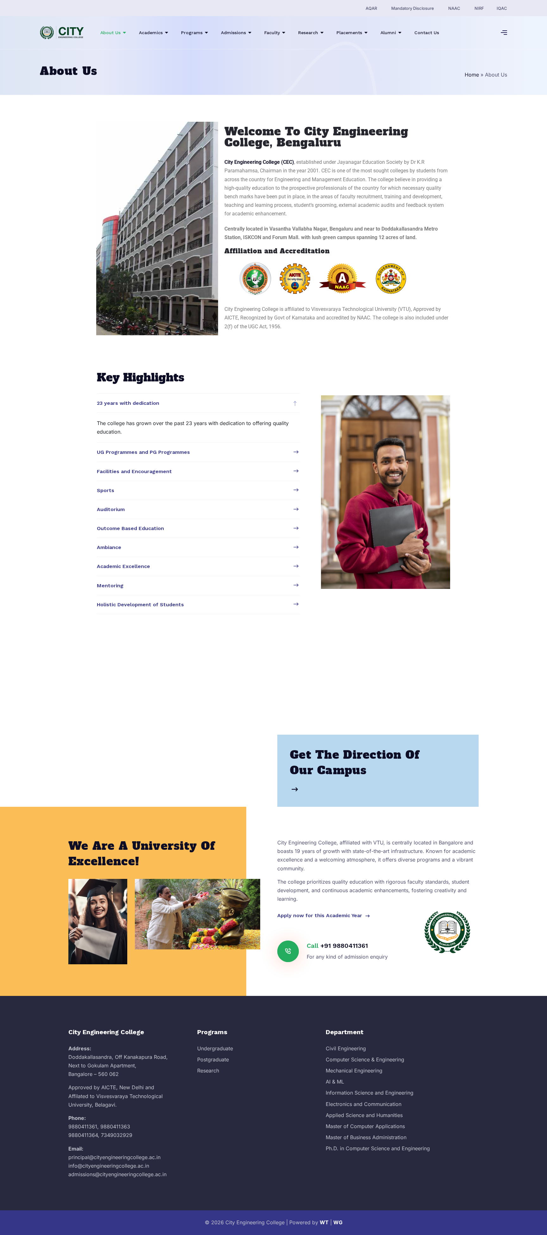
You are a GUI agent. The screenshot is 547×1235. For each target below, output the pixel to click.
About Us (110, 32)
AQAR (371, 8)
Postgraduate (213, 1059)
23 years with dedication (128, 403)
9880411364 (83, 1135)
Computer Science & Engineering (365, 1059)
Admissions (233, 32)
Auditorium (111, 509)
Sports (105, 490)
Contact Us (426, 32)
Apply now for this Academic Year (320, 915)
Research (308, 32)
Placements (349, 32)
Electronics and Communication (363, 1104)
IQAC (502, 8)
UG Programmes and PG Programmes (143, 452)
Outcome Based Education (130, 528)
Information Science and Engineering (369, 1093)
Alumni (388, 32)
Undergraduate (215, 1048)
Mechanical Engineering (354, 1070)
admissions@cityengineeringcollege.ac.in (117, 1174)
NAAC (454, 8)
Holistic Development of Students (140, 605)
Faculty (272, 32)
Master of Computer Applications (365, 1126)
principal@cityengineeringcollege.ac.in (114, 1157)
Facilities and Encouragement (134, 471)
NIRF (479, 8)
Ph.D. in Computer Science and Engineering (378, 1148)
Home (472, 74)
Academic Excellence (123, 566)
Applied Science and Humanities (364, 1115)
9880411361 (82, 1126)
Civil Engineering (346, 1048)
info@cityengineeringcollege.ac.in (108, 1166)
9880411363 (115, 1126)
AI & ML (335, 1081)
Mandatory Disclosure (412, 8)
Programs (192, 32)
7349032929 (116, 1135)
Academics (151, 32)
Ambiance (109, 547)
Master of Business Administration (366, 1137)
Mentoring (110, 586)
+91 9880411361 (344, 945)
